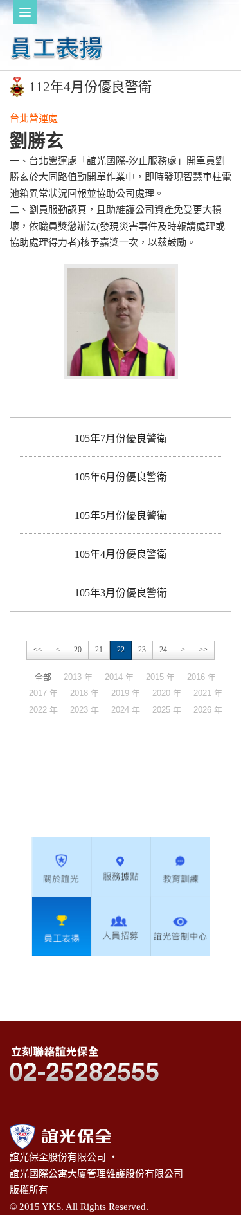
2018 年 (84, 693)
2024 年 (125, 710)
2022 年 (43, 710)
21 (99, 649)
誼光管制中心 (180, 926)
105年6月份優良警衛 (121, 476)
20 (78, 649)
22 (121, 649)
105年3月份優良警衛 (121, 592)
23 (142, 649)
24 (163, 649)
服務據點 (120, 867)
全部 (43, 677)
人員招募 (120, 926)
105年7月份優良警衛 (121, 438)
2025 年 (166, 710)
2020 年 (166, 693)
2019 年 (125, 693)
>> (203, 649)
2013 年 (78, 677)
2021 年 (207, 693)
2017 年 (43, 693)
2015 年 (160, 677)
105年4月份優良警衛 (121, 554)
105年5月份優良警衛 (121, 515)
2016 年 (201, 677)
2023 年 (84, 710)
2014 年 (119, 677)
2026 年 (207, 710)
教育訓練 (180, 867)
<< (37, 649)
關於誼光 (61, 867)
